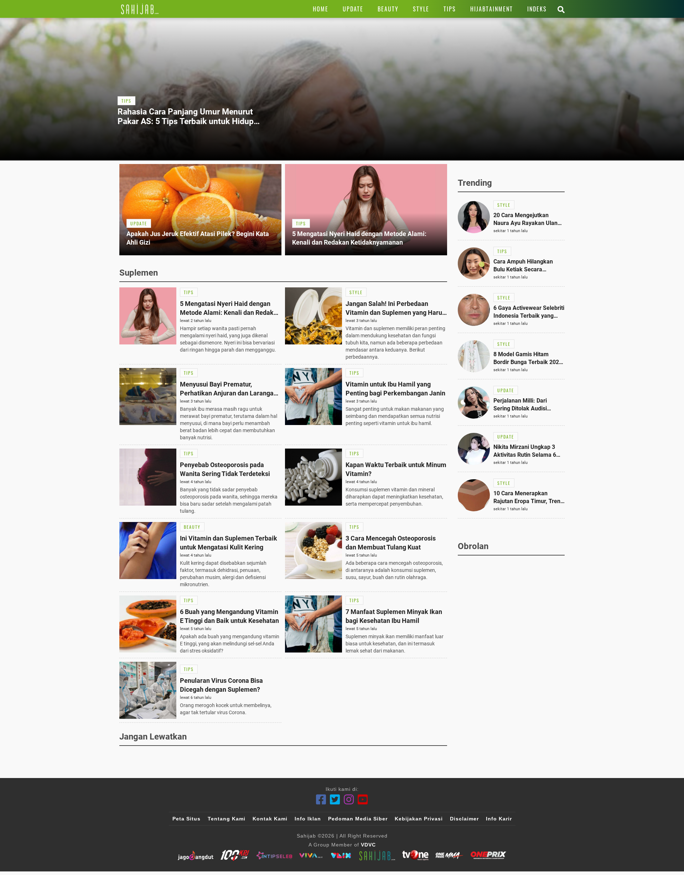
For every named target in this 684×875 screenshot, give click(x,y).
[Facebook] (321, 799)
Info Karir (499, 819)
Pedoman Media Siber (358, 819)
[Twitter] (335, 799)
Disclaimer (464, 819)
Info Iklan (308, 819)
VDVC (368, 845)
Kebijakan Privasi (419, 819)
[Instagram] (349, 799)
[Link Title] (140, 9)
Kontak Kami (270, 819)
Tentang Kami (226, 819)
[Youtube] (363, 799)
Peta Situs (186, 819)
